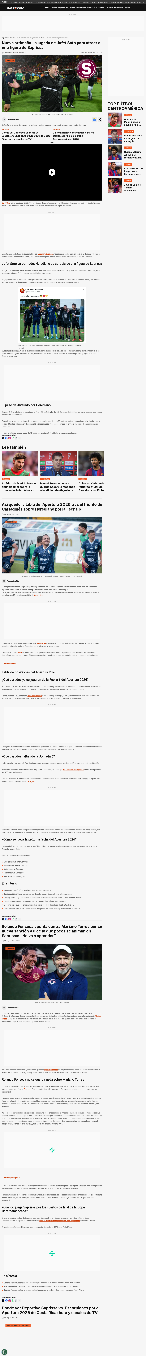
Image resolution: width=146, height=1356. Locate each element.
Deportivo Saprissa (45, 254)
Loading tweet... (10, 663)
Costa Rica (91, 8)
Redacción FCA (13, 581)
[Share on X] (3, 438)
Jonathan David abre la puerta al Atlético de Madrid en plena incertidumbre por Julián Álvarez (71, 2)
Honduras (100, 8)
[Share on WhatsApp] (12, 438)
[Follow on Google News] (94, 119)
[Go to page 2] (51, 142)
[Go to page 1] (50, 142)
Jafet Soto (6, 203)
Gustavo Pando (13, 119)
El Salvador (118, 8)
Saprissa (61, 8)
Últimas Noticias (51, 8)
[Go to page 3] (53, 142)
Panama (127, 8)
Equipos (5, 38)
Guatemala (109, 8)
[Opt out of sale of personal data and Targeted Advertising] (4, 1352)
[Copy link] (16, 438)
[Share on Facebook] (6, 438)
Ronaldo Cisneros (34, 696)
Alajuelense (70, 8)
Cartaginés (31, 781)
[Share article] (100, 119)
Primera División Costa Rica (18, 1325)
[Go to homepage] (15, 7)
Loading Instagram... (12, 1177)
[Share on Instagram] (9, 438)
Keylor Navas (81, 8)
